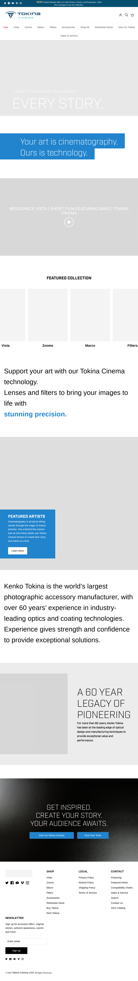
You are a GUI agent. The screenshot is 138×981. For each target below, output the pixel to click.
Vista (16, 27)
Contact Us (117, 903)
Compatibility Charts (122, 887)
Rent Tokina (52, 913)
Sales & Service (69, 35)
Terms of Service (88, 892)
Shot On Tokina (126, 27)
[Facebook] (9, 3)
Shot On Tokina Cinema (51, 835)
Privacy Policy (86, 877)
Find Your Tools (93, 835)
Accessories (68, 27)
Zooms (28, 27)
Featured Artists (119, 882)
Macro (40, 27)
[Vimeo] (17, 3)
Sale (5, 27)
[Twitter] (5, 3)
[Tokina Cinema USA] (23, 15)
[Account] (120, 15)
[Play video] (69, 222)
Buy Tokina (52, 908)
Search (115, 898)
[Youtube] (13, 3)
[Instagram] (21, 3)
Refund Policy (86, 882)
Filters (53, 27)
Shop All (84, 27)
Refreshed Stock (104, 27)
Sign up (16, 950)
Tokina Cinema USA (23, 972)
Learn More (17, 550)
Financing (116, 877)
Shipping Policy (87, 887)
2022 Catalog (118, 908)
